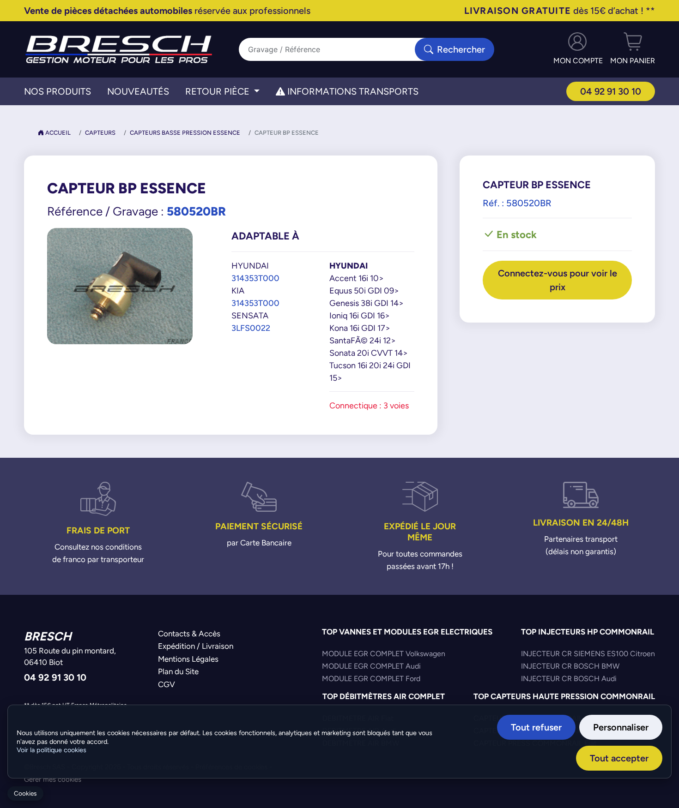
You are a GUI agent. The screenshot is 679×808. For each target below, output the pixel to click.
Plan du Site (178, 671)
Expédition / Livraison (195, 646)
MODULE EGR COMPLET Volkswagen (383, 653)
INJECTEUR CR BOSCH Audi (569, 678)
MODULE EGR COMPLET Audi (371, 666)
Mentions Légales (188, 659)
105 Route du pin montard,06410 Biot (70, 656)
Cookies (25, 793)
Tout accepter (619, 758)
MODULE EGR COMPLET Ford (371, 678)
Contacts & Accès (189, 633)
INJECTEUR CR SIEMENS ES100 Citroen (588, 653)
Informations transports (351, 91)
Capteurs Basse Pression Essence (185, 132)
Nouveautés (138, 91)
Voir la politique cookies (51, 750)
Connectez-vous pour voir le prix (557, 280)
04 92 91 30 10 (610, 91)
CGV (166, 684)
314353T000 (255, 278)
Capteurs (100, 132)
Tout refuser (536, 727)
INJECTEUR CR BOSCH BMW (570, 666)
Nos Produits (57, 91)
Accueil (57, 132)
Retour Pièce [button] (218, 91)
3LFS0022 (250, 328)
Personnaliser (621, 727)
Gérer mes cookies (52, 779)
